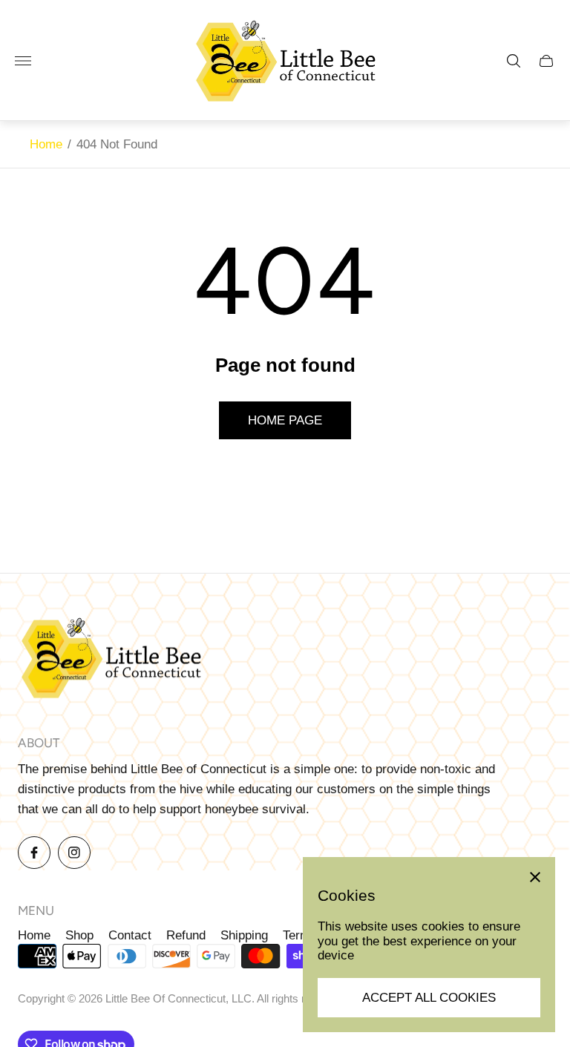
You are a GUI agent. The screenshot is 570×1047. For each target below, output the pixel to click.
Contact (129, 935)
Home (46, 144)
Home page (285, 420)
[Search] (513, 61)
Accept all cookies (429, 998)
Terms (300, 935)
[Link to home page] (110, 660)
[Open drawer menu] (23, 61)
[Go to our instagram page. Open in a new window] (74, 852)
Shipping (244, 935)
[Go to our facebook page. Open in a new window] (34, 852)
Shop (79, 935)
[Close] (535, 877)
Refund (186, 935)
